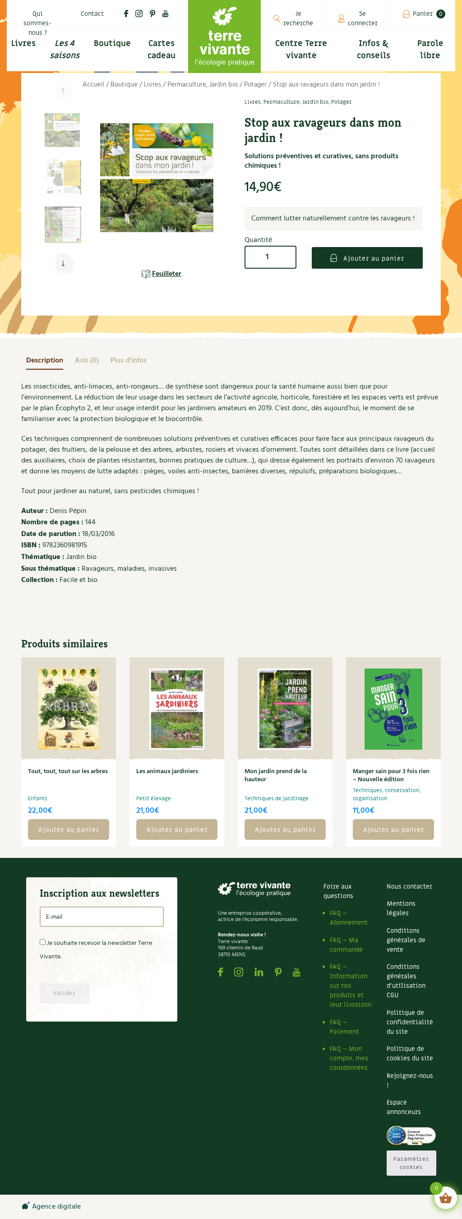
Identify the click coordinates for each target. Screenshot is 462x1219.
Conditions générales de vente (406, 940)
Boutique (112, 43)
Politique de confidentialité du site (410, 1022)
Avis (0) (87, 361)
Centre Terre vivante (301, 49)
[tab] (44, 361)
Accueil (93, 84)
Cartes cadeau (162, 49)
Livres (152, 84)
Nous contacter (409, 886)
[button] (63, 263)
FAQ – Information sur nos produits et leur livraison (350, 985)
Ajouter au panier (372, 258)
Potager (255, 84)
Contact (92, 13)
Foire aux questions (338, 891)
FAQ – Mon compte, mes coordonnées (349, 1058)
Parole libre (430, 49)
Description (44, 361)
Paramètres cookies (411, 1163)
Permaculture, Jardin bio (202, 84)
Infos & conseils (373, 49)
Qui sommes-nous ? (37, 23)
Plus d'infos (129, 361)
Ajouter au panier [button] (68, 829)
